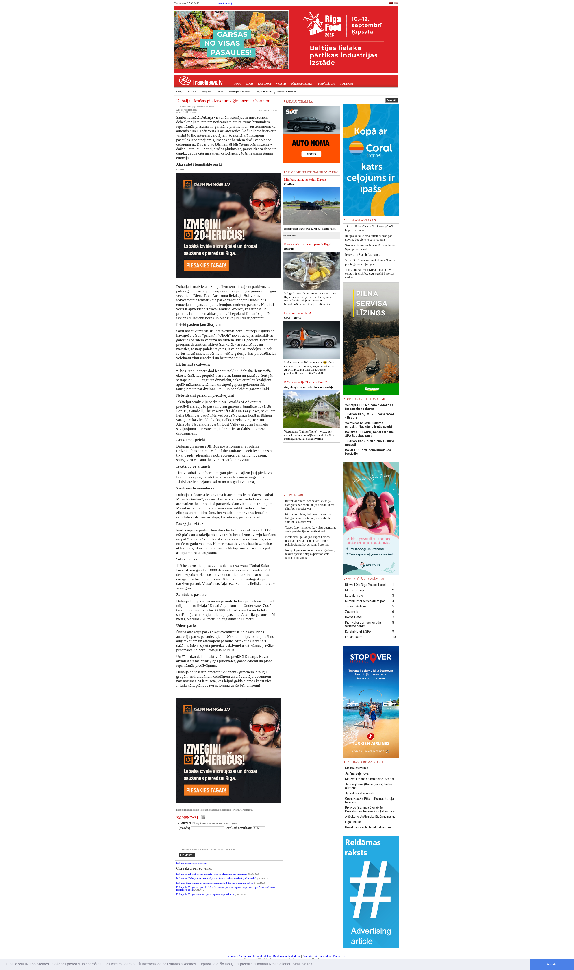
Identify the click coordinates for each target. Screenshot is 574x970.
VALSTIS (281, 83)
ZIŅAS (249, 83)
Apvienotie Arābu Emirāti (204, 106)
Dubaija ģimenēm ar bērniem (191, 863)
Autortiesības (323, 956)
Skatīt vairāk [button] (302, 964)
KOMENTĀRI (187, 817)
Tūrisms (220, 91)
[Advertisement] (311, 466)
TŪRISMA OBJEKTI (302, 83)
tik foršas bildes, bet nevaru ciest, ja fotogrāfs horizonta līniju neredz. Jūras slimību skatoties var (309, 504)
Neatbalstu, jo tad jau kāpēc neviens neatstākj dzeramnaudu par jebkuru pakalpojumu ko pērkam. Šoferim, (307, 540)
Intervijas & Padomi (239, 91)
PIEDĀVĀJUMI (326, 83)
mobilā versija (225, 3)
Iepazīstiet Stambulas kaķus (362, 254)
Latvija (179, 91)
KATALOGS (265, 83)
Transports (205, 91)
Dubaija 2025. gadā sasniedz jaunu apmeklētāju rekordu (205, 894)
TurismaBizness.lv (286, 91)
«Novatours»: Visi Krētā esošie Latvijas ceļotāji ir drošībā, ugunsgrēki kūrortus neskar (370, 273)
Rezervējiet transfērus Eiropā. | (310, 228)
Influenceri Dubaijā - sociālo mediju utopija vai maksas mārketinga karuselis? (216, 878)
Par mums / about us (239, 956)
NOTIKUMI (346, 83)
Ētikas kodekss (262, 956)
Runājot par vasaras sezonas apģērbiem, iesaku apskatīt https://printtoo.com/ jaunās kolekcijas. (310, 553)
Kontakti (307, 956)
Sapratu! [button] (552, 964)
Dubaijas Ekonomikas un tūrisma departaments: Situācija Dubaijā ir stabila (214, 883)
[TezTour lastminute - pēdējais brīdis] (391, 221)
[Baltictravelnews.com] (396, 3)
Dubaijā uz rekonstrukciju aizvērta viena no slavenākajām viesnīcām (211, 874)
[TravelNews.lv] (391, 3)
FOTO (237, 83)
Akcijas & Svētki (263, 91)
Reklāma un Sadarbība (286, 956)
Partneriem (339, 956)
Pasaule (192, 91)
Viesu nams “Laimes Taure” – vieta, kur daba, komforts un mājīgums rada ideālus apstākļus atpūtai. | (309, 435)
